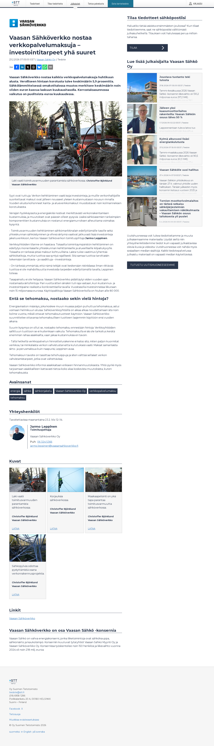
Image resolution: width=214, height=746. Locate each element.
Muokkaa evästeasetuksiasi (24, 719)
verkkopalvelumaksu (102, 390)
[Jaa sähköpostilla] (50, 67)
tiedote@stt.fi (16, 692)
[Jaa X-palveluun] (27, 67)
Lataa (15, 528)
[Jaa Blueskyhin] (39, 67)
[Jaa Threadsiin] (33, 67)
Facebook (14, 708)
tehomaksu (17, 397)
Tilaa (133, 47)
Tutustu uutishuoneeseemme (152, 264)
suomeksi (14, 731)
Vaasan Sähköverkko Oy (71, 390)
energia (15, 390)
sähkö (27, 390)
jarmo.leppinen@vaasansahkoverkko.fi (54, 446)
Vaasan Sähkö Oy (46, 59)
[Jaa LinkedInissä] (22, 67)
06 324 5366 (44, 441)
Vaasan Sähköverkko (22, 618)
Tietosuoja (14, 714)
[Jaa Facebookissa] (16, 67)
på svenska (39, 731)
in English (26, 731)
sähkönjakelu (43, 390)
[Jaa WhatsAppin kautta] (44, 67)
